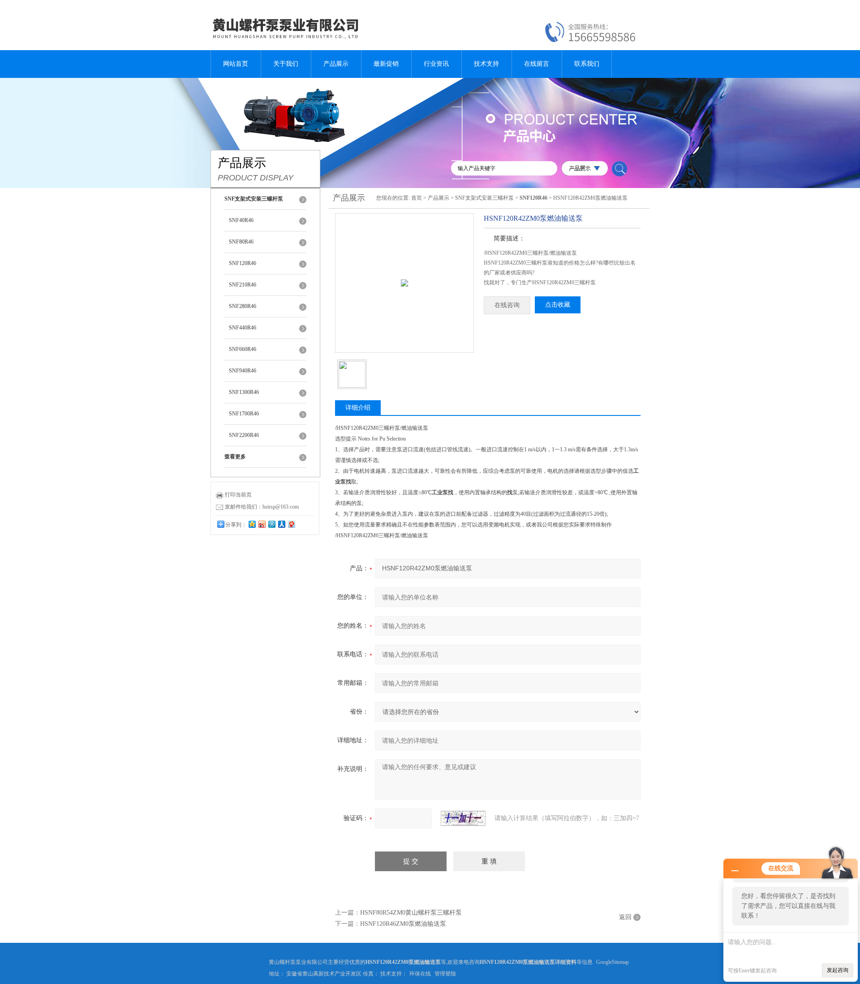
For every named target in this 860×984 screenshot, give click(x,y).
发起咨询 (837, 970)
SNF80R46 (241, 242)
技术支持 (486, 63)
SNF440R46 (242, 328)
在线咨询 (507, 305)
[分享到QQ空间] (252, 524)
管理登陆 (445, 974)
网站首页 (235, 63)
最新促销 (386, 63)
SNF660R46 (242, 349)
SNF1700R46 (244, 414)
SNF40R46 (241, 220)
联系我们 (586, 63)
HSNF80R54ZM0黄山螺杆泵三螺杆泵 (411, 912)
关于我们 (285, 63)
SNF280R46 (242, 306)
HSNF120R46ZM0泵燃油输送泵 (403, 923)
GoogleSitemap (612, 962)
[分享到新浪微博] (262, 524)
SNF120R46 (242, 263)
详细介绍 (357, 407)
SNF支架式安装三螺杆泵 (484, 198)
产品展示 (335, 63)
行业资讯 (436, 63)
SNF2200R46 (244, 435)
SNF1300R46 (244, 392)
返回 (625, 917)
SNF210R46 (242, 285)
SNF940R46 (242, 371)
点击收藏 (557, 304)
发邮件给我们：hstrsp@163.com (262, 507)
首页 (416, 198)
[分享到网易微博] (291, 524)
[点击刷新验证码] (463, 818)
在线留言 (536, 63)
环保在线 (420, 974)
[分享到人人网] (281, 524)
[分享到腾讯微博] (271, 524)
